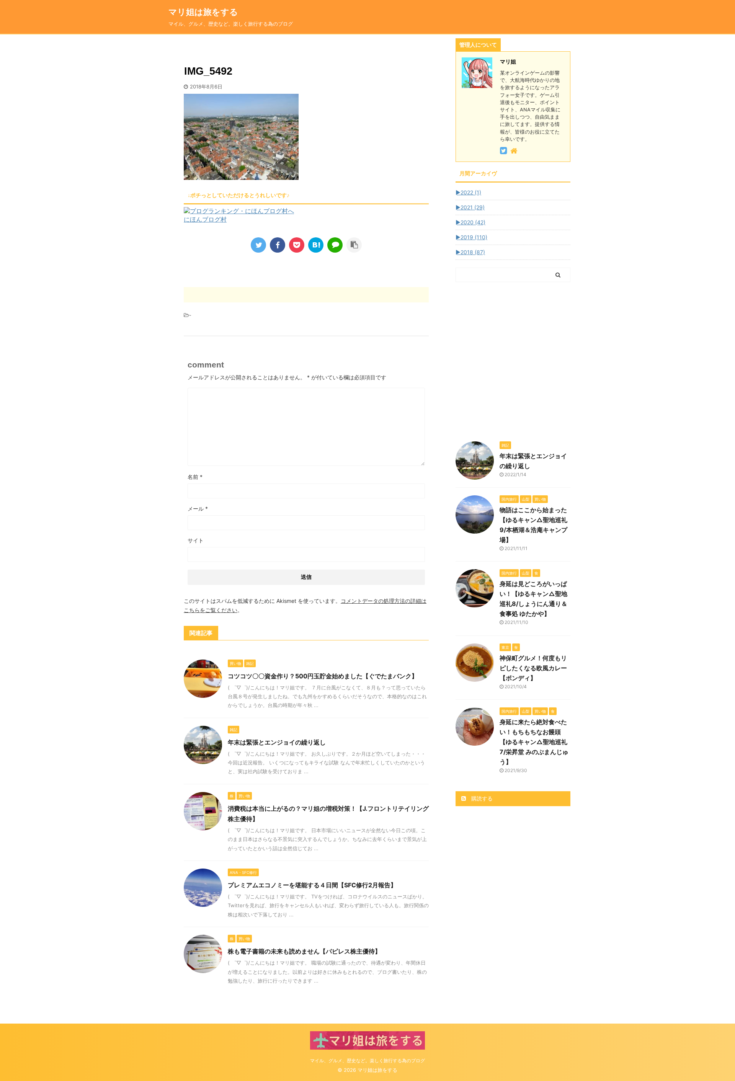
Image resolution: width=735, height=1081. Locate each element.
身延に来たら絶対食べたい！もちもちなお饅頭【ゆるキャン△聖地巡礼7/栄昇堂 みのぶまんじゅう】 (534, 742)
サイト (196, 540)
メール (198, 508)
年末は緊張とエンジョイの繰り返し (277, 742)
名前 (195, 477)
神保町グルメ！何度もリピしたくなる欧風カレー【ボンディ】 (533, 668)
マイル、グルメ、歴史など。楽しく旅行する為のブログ (367, 1060)
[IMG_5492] (315, 245)
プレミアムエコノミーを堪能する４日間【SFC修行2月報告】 (312, 885)
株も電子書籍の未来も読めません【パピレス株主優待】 (304, 951)
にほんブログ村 (205, 219)
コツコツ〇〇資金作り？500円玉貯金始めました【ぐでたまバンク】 (323, 676)
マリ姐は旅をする (215, 12)
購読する (481, 798)
